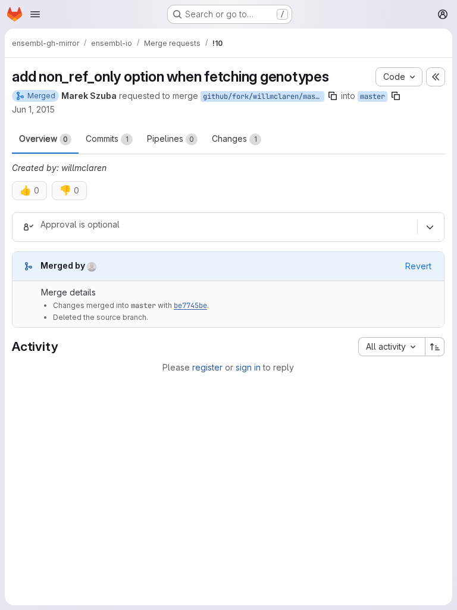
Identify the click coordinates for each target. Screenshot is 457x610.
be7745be (190, 305)
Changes (234, 138)
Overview (43, 138)
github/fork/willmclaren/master (263, 96)
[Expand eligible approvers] (429, 227)
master (372, 96)
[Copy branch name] (332, 96)
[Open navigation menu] (35, 14)
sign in (248, 367)
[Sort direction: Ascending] (435, 346)
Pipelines (170, 138)
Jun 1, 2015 (33, 109)
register (207, 367)
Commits (107, 138)
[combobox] (391, 346)
